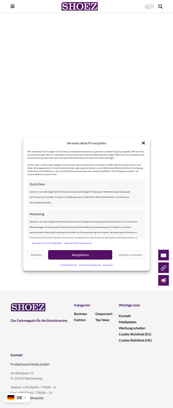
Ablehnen (36, 254)
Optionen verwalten (130, 254)
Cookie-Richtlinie (68, 264)
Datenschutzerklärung (89, 264)
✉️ (163, 255)
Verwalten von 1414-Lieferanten (47, 243)
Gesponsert (103, 314)
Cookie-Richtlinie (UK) (135, 340)
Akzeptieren (80, 255)
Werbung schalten (132, 328)
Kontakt (125, 316)
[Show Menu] (13, 6)
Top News (102, 320)
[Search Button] (160, 6)
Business (80, 314)
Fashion (80, 320)
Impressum (108, 264)
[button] (143, 143)
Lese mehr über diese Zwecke (77, 243)
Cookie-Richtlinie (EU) (135, 334)
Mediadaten (128, 322)
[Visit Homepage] (79, 6)
